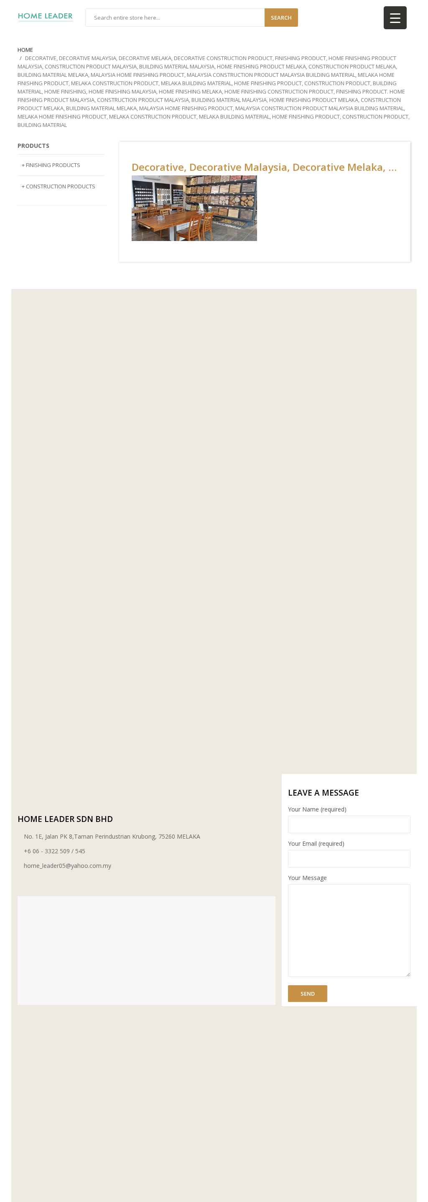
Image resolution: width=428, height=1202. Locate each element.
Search (281, 17)
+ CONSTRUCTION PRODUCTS (58, 186)
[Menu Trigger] (395, 17)
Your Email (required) (316, 843)
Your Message (307, 878)
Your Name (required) (317, 809)
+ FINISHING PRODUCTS (51, 165)
